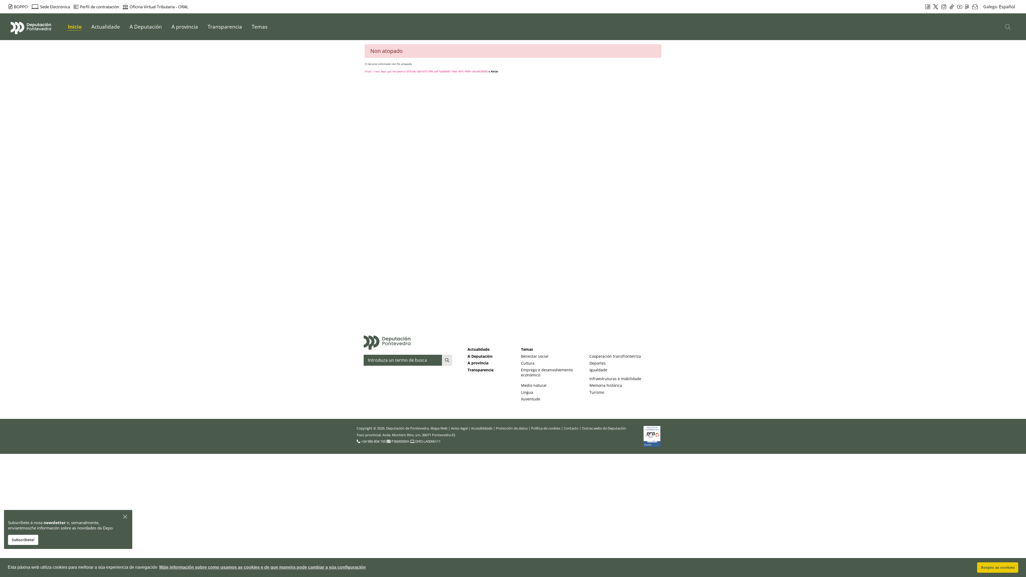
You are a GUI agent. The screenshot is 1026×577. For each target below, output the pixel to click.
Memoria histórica (605, 385)
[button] (125, 517)
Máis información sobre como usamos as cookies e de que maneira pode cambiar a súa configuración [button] (262, 567)
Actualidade (478, 349)
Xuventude (530, 398)
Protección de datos (512, 428)
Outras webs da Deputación (604, 428)
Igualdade (598, 369)
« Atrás (493, 71)
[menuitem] (75, 26)
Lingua (527, 392)
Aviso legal (459, 428)
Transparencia (480, 369)
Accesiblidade (481, 428)
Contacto (571, 428)
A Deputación (480, 356)
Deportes (597, 363)
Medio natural (533, 385)
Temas (527, 349)
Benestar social (534, 356)
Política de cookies (545, 428)
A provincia (478, 362)
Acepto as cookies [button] (998, 567)
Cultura (527, 363)
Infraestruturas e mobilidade (615, 378)
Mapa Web (439, 428)
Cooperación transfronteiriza (615, 356)
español (1007, 7)
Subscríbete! (23, 539)
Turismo (596, 392)
